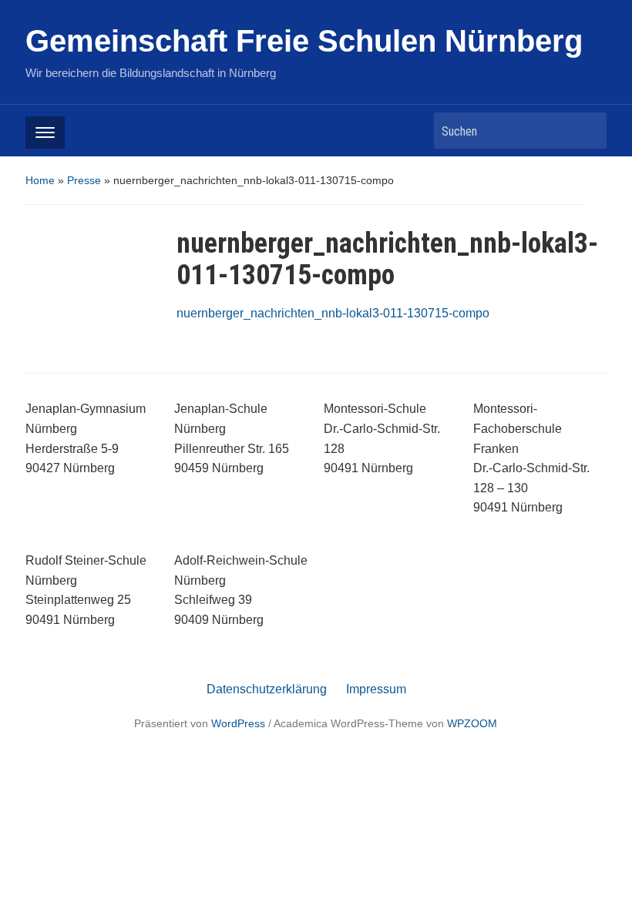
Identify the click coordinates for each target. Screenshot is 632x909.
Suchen (587, 130)
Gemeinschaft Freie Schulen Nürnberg (304, 41)
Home (40, 180)
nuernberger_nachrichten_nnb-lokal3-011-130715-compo (332, 313)
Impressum (376, 689)
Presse (84, 180)
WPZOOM (472, 723)
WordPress (238, 723)
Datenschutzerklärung (267, 689)
